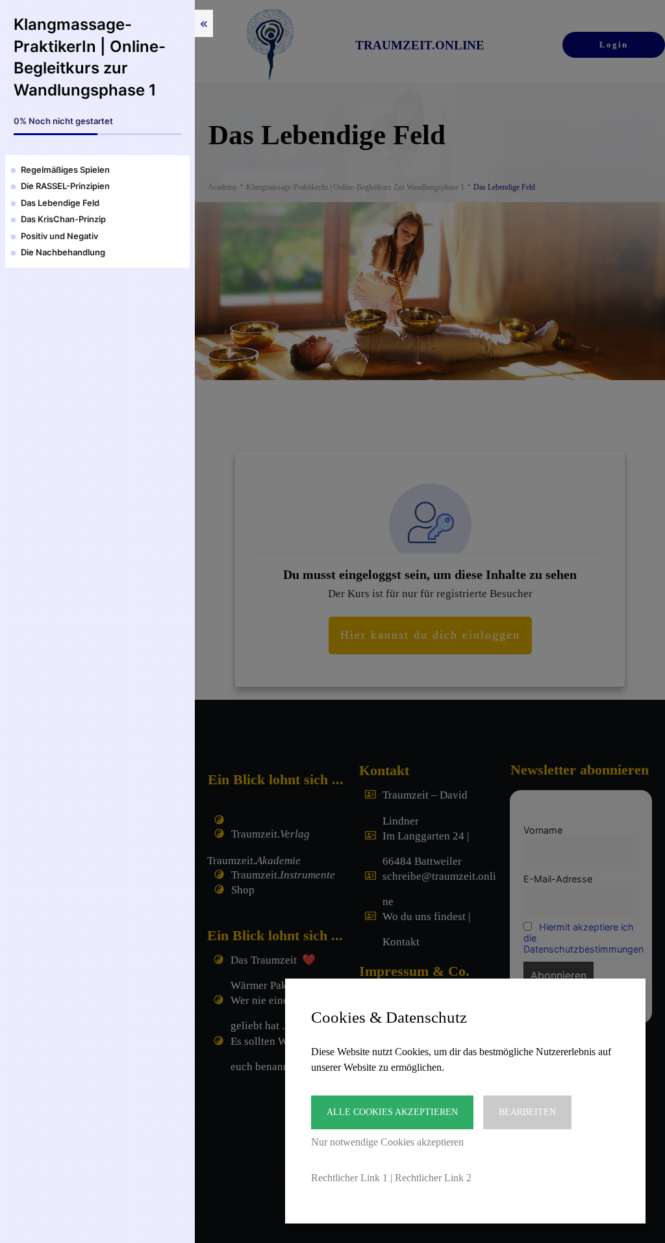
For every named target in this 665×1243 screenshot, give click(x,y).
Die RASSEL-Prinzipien (65, 186)
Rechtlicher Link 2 (433, 1177)
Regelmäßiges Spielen (65, 169)
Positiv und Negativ (59, 236)
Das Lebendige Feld (60, 203)
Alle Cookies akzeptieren (392, 1112)
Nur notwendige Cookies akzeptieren (387, 1141)
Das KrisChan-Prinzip (63, 219)
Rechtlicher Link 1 (349, 1177)
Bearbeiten (527, 1112)
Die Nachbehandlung (63, 252)
